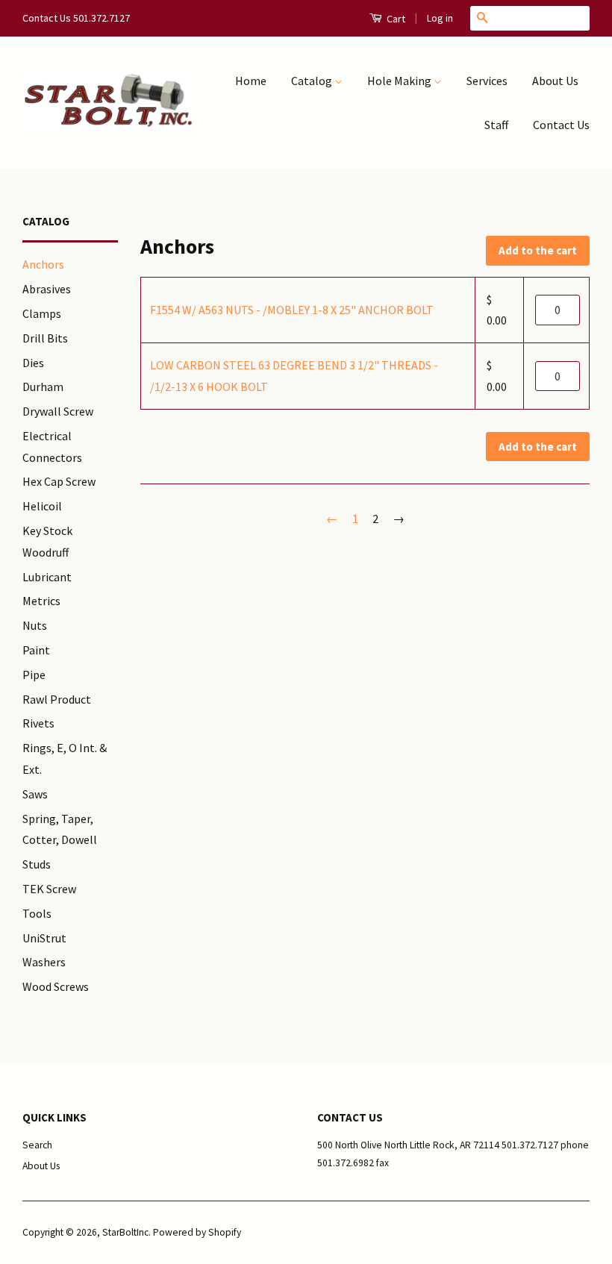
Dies (33, 362)
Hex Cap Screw (59, 481)
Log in (440, 18)
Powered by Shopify (197, 1232)
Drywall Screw (57, 411)
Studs (36, 864)
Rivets (38, 723)
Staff (496, 124)
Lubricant (47, 576)
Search (37, 1145)
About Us (555, 80)
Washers (44, 961)
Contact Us (561, 124)
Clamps (41, 313)
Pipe (34, 674)
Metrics (41, 600)
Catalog (312, 80)
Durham (42, 386)
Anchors (43, 264)
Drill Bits (45, 338)
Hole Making (400, 80)
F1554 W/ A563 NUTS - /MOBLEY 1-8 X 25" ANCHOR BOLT (292, 309)
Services (487, 80)
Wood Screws (55, 986)
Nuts (34, 625)
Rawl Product (56, 699)
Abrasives (46, 288)
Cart (394, 18)
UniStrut (44, 937)
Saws (35, 793)
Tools (36, 913)
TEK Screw (49, 888)
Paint (36, 649)
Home (250, 80)
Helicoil (42, 505)
